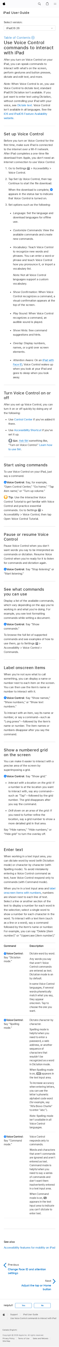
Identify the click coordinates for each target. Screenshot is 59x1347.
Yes (23, 1305)
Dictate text (24, 105)
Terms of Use (23, 1338)
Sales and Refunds (40, 1338)
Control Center (23, 419)
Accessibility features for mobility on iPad (29, 1247)
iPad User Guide (16, 13)
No (42, 1305)
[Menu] (55, 4)
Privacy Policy (9, 1338)
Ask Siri (23, 440)
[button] (39, 4)
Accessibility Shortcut (27, 430)
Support (14, 1314)
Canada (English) (9, 1330)
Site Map (6, 1341)
